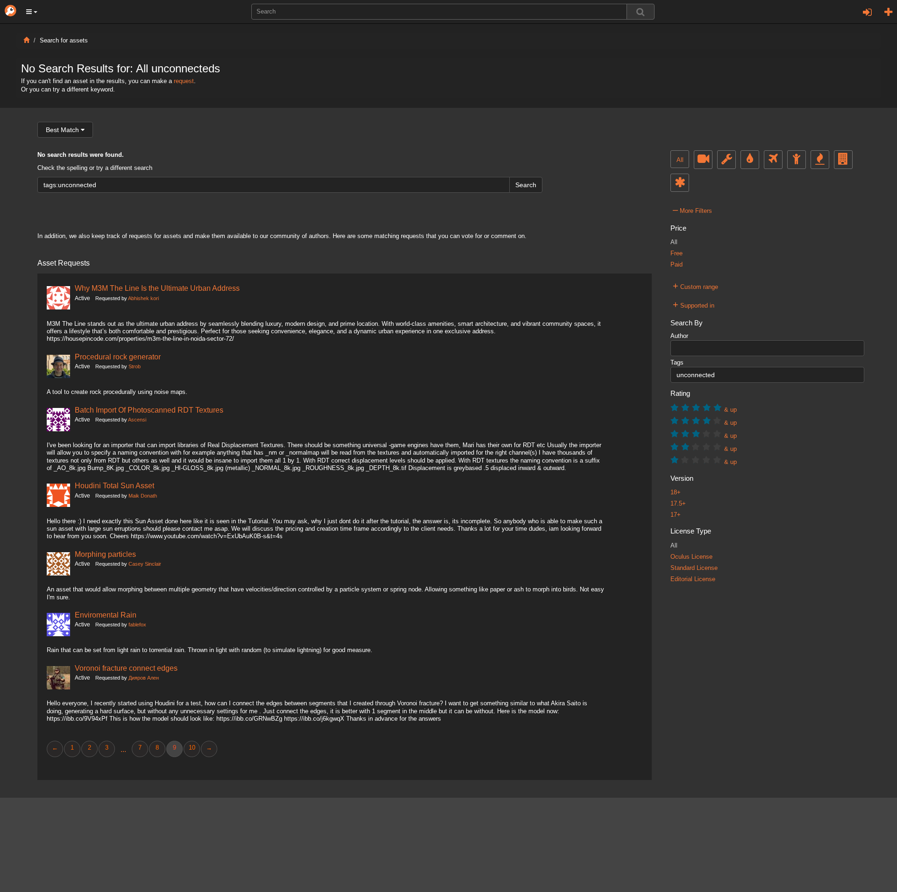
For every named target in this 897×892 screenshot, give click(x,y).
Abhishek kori (143, 298)
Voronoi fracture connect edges (126, 668)
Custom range (695, 286)
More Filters (692, 209)
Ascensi (137, 419)
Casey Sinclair (144, 564)
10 (192, 748)
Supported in (693, 304)
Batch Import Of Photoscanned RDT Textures (149, 410)
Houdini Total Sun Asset (114, 485)
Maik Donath (142, 496)
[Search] (640, 12)
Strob (134, 366)
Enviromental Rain (105, 615)
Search (525, 185)
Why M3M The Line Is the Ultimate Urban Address (157, 288)
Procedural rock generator (118, 356)
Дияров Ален (143, 678)
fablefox (137, 624)
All (679, 160)
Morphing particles (105, 554)
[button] (31, 12)
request (184, 81)
